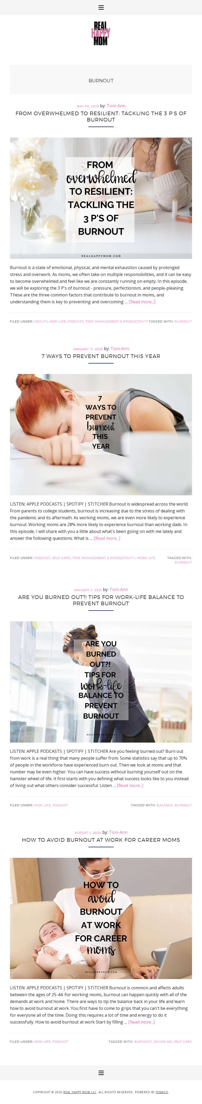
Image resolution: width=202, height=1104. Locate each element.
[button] (101, 7)
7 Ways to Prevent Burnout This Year (101, 356)
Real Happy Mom (101, 33)
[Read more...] (142, 302)
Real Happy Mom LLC (80, 1092)
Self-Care (61, 558)
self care (183, 1041)
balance (165, 805)
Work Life (146, 558)
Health (41, 321)
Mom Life (58, 321)
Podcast (76, 321)
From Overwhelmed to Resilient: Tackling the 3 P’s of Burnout (101, 116)
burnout (183, 321)
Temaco (162, 1092)
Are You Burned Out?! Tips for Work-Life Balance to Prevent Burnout (101, 600)
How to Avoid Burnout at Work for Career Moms (101, 840)
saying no (163, 1041)
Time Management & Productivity (116, 321)
